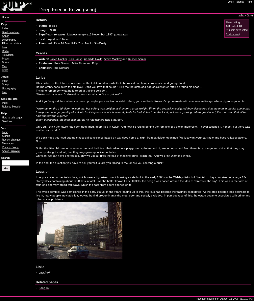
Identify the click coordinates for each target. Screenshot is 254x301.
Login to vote (233, 34)
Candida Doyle (93, 59)
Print (249, 1)
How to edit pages (12, 117)
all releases (121, 34)
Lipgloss (77, 34)
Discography (9, 39)
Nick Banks (75, 59)
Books (5, 62)
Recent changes (11, 139)
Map (4, 66)
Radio (5, 51)
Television (7, 55)
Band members (10, 32)
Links (5, 70)
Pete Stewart (62, 63)
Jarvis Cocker (58, 59)
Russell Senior (137, 59)
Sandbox (7, 121)
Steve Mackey (113, 59)
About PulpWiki (11, 151)
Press (5, 58)
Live (4, 47)
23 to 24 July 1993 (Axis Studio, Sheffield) (80, 43)
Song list (44, 287)
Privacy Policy (10, 147)
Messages (8, 143)
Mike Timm (79, 63)
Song (250, 15)
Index (241, 15)
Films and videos (12, 43)
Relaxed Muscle (11, 106)
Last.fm (43, 272)
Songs (5, 36)
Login (231, 1)
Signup (240, 1)
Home (5, 17)
